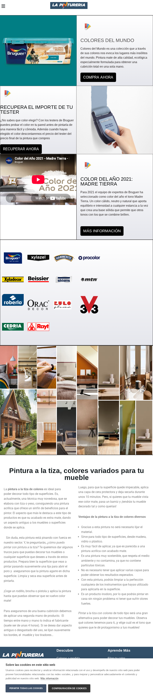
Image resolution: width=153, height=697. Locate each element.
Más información (49, 678)
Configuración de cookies (69, 688)
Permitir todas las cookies (26, 688)
